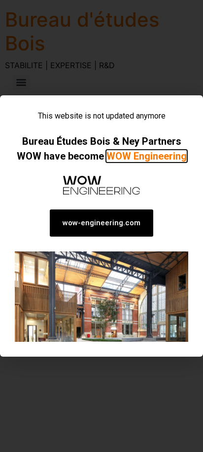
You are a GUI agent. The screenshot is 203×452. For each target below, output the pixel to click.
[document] (101, 226)
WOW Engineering (146, 156)
